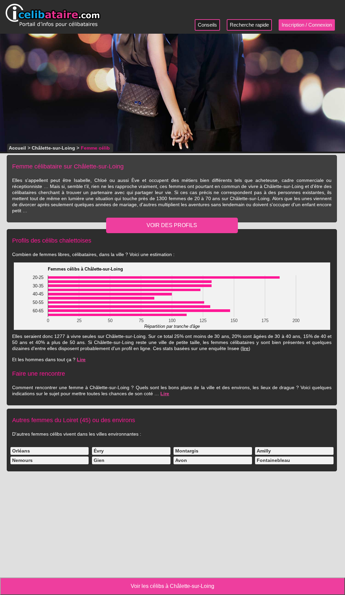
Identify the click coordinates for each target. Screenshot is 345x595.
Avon (181, 460)
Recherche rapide (249, 25)
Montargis (186, 450)
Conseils (207, 25)
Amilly (264, 450)
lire (245, 348)
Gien (99, 460)
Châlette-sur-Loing (53, 148)
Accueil (17, 148)
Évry (99, 450)
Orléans (21, 450)
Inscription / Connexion (307, 25)
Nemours (22, 460)
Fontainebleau (273, 460)
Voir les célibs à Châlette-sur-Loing (172, 586)
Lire (81, 359)
